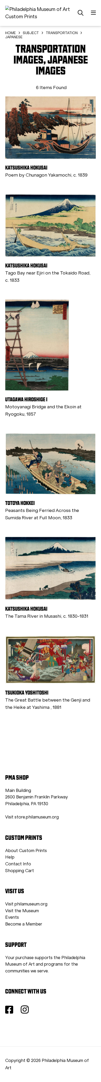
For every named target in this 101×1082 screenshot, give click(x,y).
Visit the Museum (22, 910)
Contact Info (18, 863)
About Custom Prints (26, 850)
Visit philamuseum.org (26, 904)
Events (12, 917)
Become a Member (23, 924)
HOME (10, 33)
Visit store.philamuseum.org (32, 817)
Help (10, 857)
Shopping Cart (19, 870)
